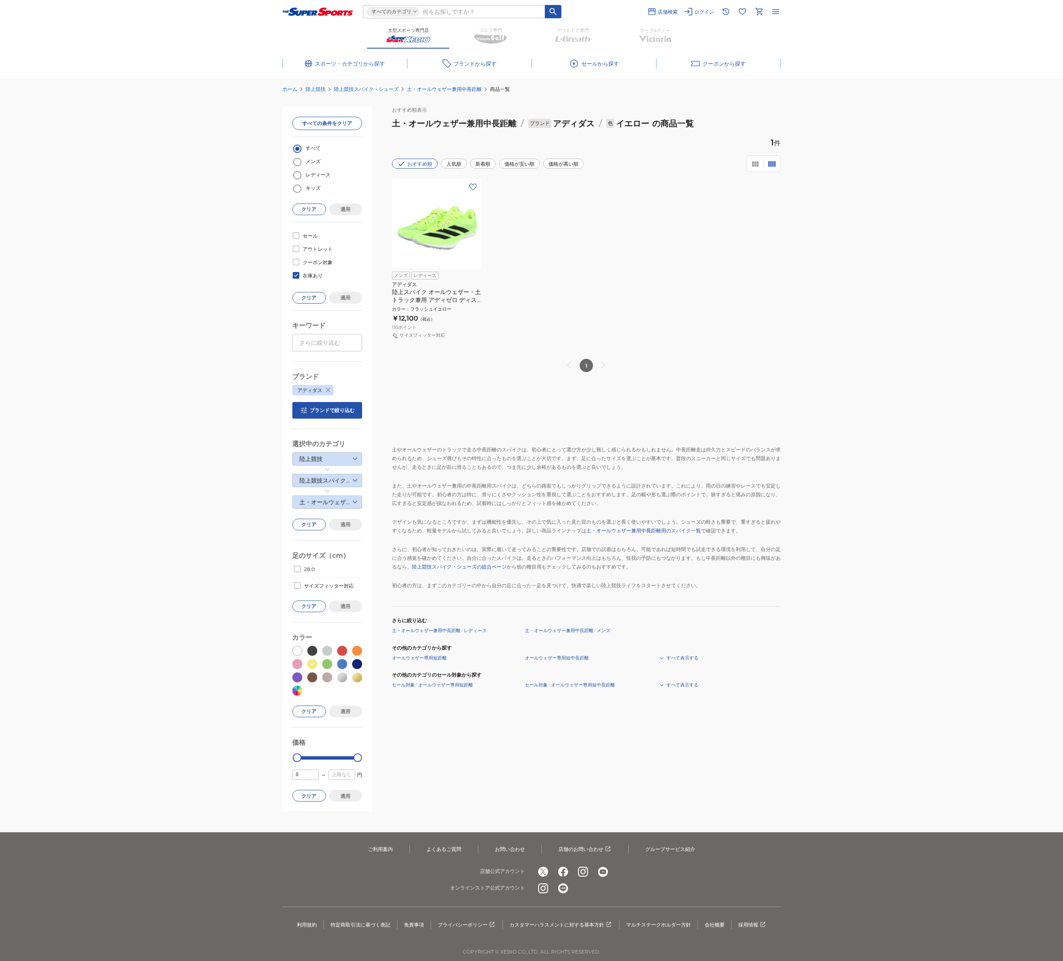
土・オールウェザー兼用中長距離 (444, 89)
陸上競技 (316, 89)
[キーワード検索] (553, 11)
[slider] (297, 757)
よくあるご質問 (443, 849)
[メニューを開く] (775, 11)
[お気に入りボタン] (473, 187)
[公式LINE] (563, 888)
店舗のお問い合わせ (580, 849)
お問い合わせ (510, 849)
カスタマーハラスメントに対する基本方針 (556, 925)
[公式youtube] (603, 872)
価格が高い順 (563, 164)
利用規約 (307, 925)
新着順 (482, 164)
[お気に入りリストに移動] (742, 12)
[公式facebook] (563, 872)
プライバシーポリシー (462, 925)
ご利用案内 (380, 849)
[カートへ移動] (759, 12)
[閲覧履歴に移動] (726, 11)
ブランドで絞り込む (332, 410)
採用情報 (748, 925)
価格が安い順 (519, 164)
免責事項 (414, 925)
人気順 (453, 164)
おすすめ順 (419, 164)
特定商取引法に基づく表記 (360, 925)
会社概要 (715, 925)
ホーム (289, 89)
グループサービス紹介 (670, 849)
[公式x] (543, 872)
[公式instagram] (583, 872)
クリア (308, 209)
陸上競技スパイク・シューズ (366, 89)
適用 (345, 209)
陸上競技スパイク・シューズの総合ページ (459, 567)
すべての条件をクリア (327, 123)
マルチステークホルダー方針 (658, 925)
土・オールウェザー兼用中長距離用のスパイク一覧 (643, 530)
